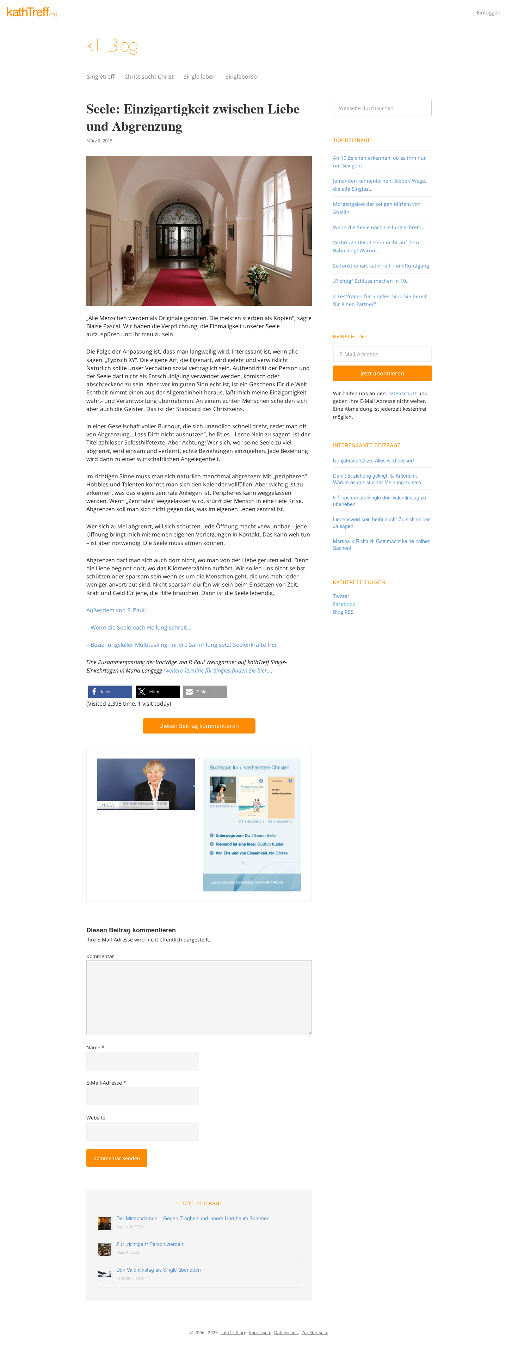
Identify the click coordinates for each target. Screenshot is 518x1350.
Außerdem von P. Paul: (116, 610)
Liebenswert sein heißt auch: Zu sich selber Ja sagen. (381, 522)
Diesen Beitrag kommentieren (199, 726)
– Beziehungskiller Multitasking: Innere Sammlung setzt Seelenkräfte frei (181, 645)
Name (95, 1047)
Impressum (260, 1333)
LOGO (35, 12)
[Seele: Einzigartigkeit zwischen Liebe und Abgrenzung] (199, 231)
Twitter (341, 596)
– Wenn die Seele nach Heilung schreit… (139, 627)
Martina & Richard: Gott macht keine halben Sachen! (382, 544)
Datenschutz (402, 393)
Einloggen (488, 12)
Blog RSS (343, 611)
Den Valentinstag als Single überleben (158, 1269)
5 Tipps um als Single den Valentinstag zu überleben (379, 501)
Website (95, 1117)
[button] (110, 692)
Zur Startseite (315, 1333)
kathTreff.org (233, 1333)
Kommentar (100, 956)
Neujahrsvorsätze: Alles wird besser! (373, 460)
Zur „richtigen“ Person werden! (150, 1243)
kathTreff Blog (132, 47)
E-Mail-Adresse (106, 1082)
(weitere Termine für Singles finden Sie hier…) (218, 670)
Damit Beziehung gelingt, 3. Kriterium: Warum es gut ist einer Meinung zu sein (377, 479)
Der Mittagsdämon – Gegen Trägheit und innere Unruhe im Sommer (192, 1218)
